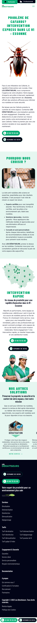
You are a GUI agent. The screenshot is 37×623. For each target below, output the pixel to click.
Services (5, 502)
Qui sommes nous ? (8, 582)
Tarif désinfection (7, 534)
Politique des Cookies (9, 609)
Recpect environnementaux (11, 564)
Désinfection (6, 513)
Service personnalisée (9, 560)
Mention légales (7, 606)
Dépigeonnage (6, 520)
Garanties (5, 553)
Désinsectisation (7, 509)
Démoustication (7, 516)
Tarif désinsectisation (27, 531)
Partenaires (6, 592)
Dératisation (6, 506)
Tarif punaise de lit (26, 538)
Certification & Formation (10, 585)
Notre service (14, 454)
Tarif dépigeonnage (26, 534)
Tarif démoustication (8, 538)
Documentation (7, 571)
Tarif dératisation (7, 531)
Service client (6, 557)
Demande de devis (14, 139)
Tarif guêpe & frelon (8, 541)
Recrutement (6, 589)
